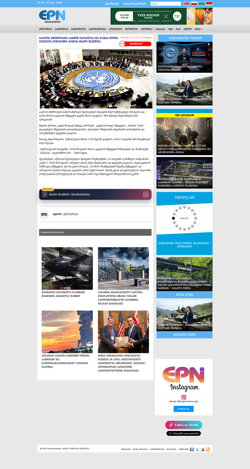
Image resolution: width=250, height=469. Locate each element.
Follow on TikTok (186, 425)
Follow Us (183, 409)
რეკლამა (171, 449)
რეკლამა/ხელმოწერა (135, 3)
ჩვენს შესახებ (140, 449)
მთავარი (126, 449)
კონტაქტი (183, 449)
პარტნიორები (157, 449)
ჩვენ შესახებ (112, 3)
